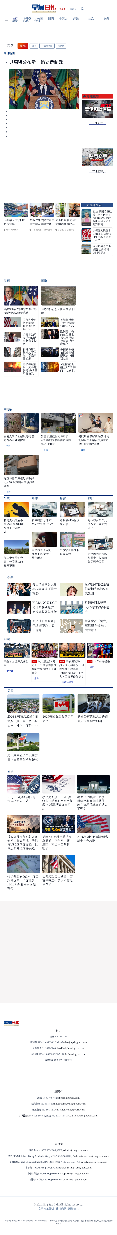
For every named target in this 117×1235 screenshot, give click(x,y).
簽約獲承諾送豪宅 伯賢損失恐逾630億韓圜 (97, 589)
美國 (40, 19)
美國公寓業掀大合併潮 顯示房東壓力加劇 (94, 718)
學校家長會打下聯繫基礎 (69, 552)
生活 (7, 498)
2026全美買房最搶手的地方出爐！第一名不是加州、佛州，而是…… (22, 721)
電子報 (27, 19)
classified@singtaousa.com (70, 1109)
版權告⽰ (73, 1208)
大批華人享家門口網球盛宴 (15, 222)
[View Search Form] (82, 9)
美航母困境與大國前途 (16, 663)
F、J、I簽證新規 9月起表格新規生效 (21, 799)
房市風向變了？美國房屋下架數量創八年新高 (22, 757)
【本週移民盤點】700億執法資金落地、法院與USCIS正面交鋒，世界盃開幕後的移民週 (22, 842)
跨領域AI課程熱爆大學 (69, 522)
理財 (91, 498)
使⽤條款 (61, 1208)
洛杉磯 (60, 229)
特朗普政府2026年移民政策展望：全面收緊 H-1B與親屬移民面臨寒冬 (22, 882)
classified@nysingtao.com (70, 1048)
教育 (63, 498)
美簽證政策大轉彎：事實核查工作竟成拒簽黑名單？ (57, 880)
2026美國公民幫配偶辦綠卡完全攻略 (92, 838)
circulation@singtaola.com (94, 1161)
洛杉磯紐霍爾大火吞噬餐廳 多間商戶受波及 (30, 369)
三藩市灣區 (36, 229)
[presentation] (44, 89)
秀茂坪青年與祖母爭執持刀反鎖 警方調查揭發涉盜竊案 (19, 482)
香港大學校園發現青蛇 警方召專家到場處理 (19, 438)
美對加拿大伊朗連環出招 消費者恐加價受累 (21, 311)
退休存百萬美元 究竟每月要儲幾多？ (99, 524)
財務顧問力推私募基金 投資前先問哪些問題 (97, 557)
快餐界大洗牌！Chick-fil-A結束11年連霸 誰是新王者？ (102, 235)
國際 (51, 19)
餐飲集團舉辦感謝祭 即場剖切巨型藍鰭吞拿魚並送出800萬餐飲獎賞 (93, 440)
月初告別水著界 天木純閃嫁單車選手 (97, 607)
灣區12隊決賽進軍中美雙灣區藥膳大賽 (42, 222)
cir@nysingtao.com (75, 1054)
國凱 (92, 667)
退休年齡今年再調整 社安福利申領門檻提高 (102, 249)
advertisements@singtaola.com (91, 1156)
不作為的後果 (99, 661)
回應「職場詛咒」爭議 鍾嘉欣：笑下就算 (44, 625)
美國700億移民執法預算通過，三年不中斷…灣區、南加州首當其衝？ (57, 842)
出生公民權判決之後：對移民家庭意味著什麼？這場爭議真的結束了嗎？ (92, 802)
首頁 (15, 19)
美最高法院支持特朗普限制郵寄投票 (30, 339)
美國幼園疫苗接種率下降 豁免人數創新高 (42, 554)
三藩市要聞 (47, 229)
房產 (15, 21)
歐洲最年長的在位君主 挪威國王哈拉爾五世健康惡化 (67, 337)
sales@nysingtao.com (75, 1042)
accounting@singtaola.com (76, 1167)
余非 (36, 678)
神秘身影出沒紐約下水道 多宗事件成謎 (30, 354)
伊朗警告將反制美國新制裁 (58, 311)
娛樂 (106, 19)
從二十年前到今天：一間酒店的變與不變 (13, 561)
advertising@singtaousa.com (70, 1103)
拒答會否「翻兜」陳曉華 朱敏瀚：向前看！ (97, 625)
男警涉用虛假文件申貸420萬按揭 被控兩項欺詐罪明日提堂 (56, 440)
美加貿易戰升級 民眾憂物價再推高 (67, 322)
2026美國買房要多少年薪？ (58, 718)
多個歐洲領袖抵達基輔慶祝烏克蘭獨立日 (67, 354)
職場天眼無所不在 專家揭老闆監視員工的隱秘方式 (14, 526)
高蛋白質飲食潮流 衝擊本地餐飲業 (66, 222)
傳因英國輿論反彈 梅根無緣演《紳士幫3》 (44, 589)
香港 (8, 445)
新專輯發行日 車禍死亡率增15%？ (42, 522)
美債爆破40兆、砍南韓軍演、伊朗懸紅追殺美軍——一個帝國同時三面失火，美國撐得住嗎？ (71, 669)
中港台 (63, 19)
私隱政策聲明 (46, 1208)
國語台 (73, 8)
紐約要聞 (14, 229)
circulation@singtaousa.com (82, 1115)
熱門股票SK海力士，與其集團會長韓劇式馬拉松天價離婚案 (44, 667)
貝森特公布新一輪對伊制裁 (36, 62)
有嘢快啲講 (67, 682)
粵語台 (62, 9)
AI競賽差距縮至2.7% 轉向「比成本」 (68, 367)
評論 (7, 639)
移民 (26, 21)
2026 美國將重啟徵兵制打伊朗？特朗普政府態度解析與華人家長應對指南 (102, 218)
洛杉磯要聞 (69, 229)
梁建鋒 (9, 670)
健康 (35, 498)
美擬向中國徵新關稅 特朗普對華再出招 (30, 324)
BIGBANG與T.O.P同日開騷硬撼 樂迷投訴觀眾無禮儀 (44, 607)
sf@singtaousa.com (69, 1097)
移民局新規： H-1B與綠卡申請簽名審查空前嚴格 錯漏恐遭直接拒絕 (57, 802)
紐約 (8, 229)
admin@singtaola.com (75, 1150)
